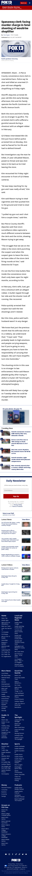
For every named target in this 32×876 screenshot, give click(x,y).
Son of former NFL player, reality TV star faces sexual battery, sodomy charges (10, 524)
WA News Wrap (5, 675)
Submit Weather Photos (19, 696)
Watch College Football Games (6, 814)
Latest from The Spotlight (19, 720)
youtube (5, 854)
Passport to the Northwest (5, 733)
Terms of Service (17, 506)
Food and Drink (5, 686)
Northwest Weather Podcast (20, 796)
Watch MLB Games (4, 818)
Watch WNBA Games (5, 840)
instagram (9, 854)
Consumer (4, 692)
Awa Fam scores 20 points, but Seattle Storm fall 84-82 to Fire (20, 451)
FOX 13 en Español (4, 703)
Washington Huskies (18, 761)
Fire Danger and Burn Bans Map (6, 767)
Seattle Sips (4, 730)
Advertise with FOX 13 (5, 647)
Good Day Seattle (18, 672)
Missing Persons (19, 733)
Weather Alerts (5, 756)
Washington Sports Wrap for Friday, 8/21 (9, 592)
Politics (3, 680)
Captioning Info (5, 650)
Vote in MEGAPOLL (18, 682)
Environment (5, 698)
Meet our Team (5, 626)
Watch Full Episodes (18, 724)
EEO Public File (5, 654)
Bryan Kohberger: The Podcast (20, 799)
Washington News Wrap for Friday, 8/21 (9, 576)
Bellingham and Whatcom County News (20, 647)
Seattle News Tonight (18, 623)
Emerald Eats (5, 728)
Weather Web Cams (5, 747)
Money (4, 785)
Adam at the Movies (18, 688)
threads (19, 854)
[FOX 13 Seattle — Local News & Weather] (6, 3)
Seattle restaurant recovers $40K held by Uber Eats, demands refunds (21, 433)
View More (26, 520)
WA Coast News (19, 651)
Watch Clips (4, 720)
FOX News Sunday (4, 707)
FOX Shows (4, 634)
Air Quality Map (5, 762)
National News (5, 677)
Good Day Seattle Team (20, 678)
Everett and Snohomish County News (18, 637)
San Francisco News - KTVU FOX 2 (19, 655)
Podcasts (18, 785)
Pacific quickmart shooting (9, 59)
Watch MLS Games (4, 844)
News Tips (4, 618)
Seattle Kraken (19, 757)
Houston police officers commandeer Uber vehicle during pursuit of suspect (9, 532)
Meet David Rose (20, 727)
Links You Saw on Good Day (20, 704)
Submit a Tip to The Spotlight (19, 738)
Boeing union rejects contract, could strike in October (9, 568)
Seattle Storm (18, 754)
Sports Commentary (18, 771)
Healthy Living (5, 696)
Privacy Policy (18, 505)
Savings (3, 796)
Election (3, 682)
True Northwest (19, 693)
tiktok (16, 854)
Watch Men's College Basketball (5, 830)
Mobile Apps (5, 620)
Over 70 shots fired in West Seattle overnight (11, 600)
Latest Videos (6, 565)
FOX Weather (5, 774)
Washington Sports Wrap (18, 767)
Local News (4, 673)
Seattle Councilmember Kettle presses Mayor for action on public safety (9, 548)
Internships (4, 640)
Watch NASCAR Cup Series (5, 822)
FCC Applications (6, 656)
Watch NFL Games (4, 810)
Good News (4, 701)
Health (3, 694)
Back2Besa (18, 707)
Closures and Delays (5, 759)
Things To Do (18, 691)
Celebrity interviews (4, 736)
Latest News (6, 519)
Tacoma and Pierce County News (19, 631)
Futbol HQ (17, 776)
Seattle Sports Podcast (19, 792)
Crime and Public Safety (19, 730)
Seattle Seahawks (20, 746)
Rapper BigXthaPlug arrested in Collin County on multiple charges (10, 555)
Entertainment (5, 684)
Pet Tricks (17, 685)
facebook (12, 854)
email (26, 854)
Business (4, 792)
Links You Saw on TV (6, 629)
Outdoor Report (19, 701)
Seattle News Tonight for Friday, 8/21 (10, 584)
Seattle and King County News (19, 627)
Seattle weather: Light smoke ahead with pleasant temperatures (20, 459)
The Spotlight (18, 716)
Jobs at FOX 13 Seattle (5, 637)
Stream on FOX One (5, 806)
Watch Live (23, 3)
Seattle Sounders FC (19, 751)
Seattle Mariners (19, 748)
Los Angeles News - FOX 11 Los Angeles (19, 660)
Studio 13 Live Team (5, 722)
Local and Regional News (18, 617)
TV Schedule (4, 632)
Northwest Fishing (18, 779)
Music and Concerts (4, 689)
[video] (26, 569)
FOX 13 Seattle (14, 35)
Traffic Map (4, 750)
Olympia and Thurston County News (19, 642)
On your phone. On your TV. (12, 409)
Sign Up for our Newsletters (5, 623)
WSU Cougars (18, 765)
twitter (22, 854)
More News (6, 671)
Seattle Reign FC (19, 759)
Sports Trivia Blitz (20, 774)
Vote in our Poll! (8, 513)
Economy (4, 794)
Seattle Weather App (6, 753)
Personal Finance (6, 787)
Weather (4, 744)
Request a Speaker (4, 643)
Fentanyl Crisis (19, 735)
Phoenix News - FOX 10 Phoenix (19, 665)
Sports (17, 744)
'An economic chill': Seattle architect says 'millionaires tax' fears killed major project (10, 540)
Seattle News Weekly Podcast (19, 788)
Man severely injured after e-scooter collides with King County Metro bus (20, 467)
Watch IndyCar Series (5, 825)
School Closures (19, 699)
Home (3, 615)
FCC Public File (5, 652)
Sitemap (3, 710)
